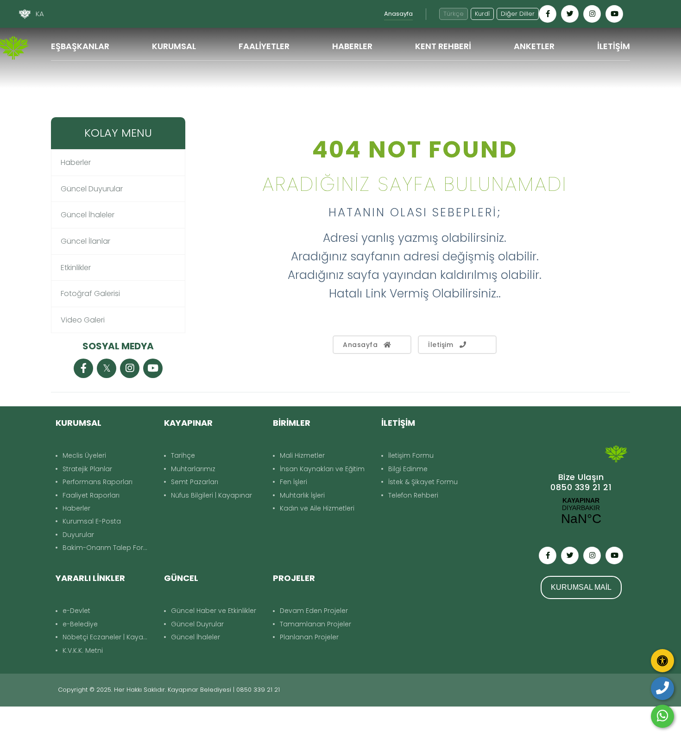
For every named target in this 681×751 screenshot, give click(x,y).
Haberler (76, 162)
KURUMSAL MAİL (581, 587)
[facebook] (83, 369)
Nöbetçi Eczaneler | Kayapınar (109, 637)
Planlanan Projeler (309, 637)
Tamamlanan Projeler (315, 624)
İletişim (440, 344)
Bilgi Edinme (408, 468)
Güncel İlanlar (85, 241)
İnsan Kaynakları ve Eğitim (322, 468)
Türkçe (453, 13)
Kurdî (482, 13)
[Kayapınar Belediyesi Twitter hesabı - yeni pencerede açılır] (570, 14)
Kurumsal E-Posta (92, 521)
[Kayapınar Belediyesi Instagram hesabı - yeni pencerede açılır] (592, 14)
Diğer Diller (518, 13)
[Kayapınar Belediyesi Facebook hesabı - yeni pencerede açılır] (547, 14)
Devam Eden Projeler (314, 610)
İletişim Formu (411, 455)
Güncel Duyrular (197, 624)
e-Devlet (76, 610)
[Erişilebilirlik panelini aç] (662, 660)
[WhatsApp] (662, 716)
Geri (618, 105)
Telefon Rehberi (413, 495)
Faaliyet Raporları (91, 495)
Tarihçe (183, 455)
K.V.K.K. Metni (83, 650)
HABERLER (352, 46)
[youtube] (153, 369)
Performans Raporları (97, 481)
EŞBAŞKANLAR (80, 46)
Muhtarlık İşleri (302, 495)
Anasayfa (398, 13)
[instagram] (129, 369)
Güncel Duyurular (92, 188)
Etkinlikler (76, 267)
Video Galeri (83, 320)
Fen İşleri (293, 481)
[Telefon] (662, 688)
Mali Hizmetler (302, 455)
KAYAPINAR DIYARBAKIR (581, 511)
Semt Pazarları (194, 481)
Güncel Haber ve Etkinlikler (213, 610)
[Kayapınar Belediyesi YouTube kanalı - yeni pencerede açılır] (614, 14)
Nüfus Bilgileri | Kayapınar (211, 495)
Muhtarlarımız (193, 468)
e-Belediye (80, 624)
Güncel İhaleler (87, 214)
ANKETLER (534, 46)
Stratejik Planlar (87, 468)
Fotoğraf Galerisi (90, 293)
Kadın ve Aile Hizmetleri (317, 508)
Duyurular (78, 534)
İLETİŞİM (613, 46)
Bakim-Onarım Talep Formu (108, 547)
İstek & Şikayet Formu (423, 481)
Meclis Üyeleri (84, 455)
